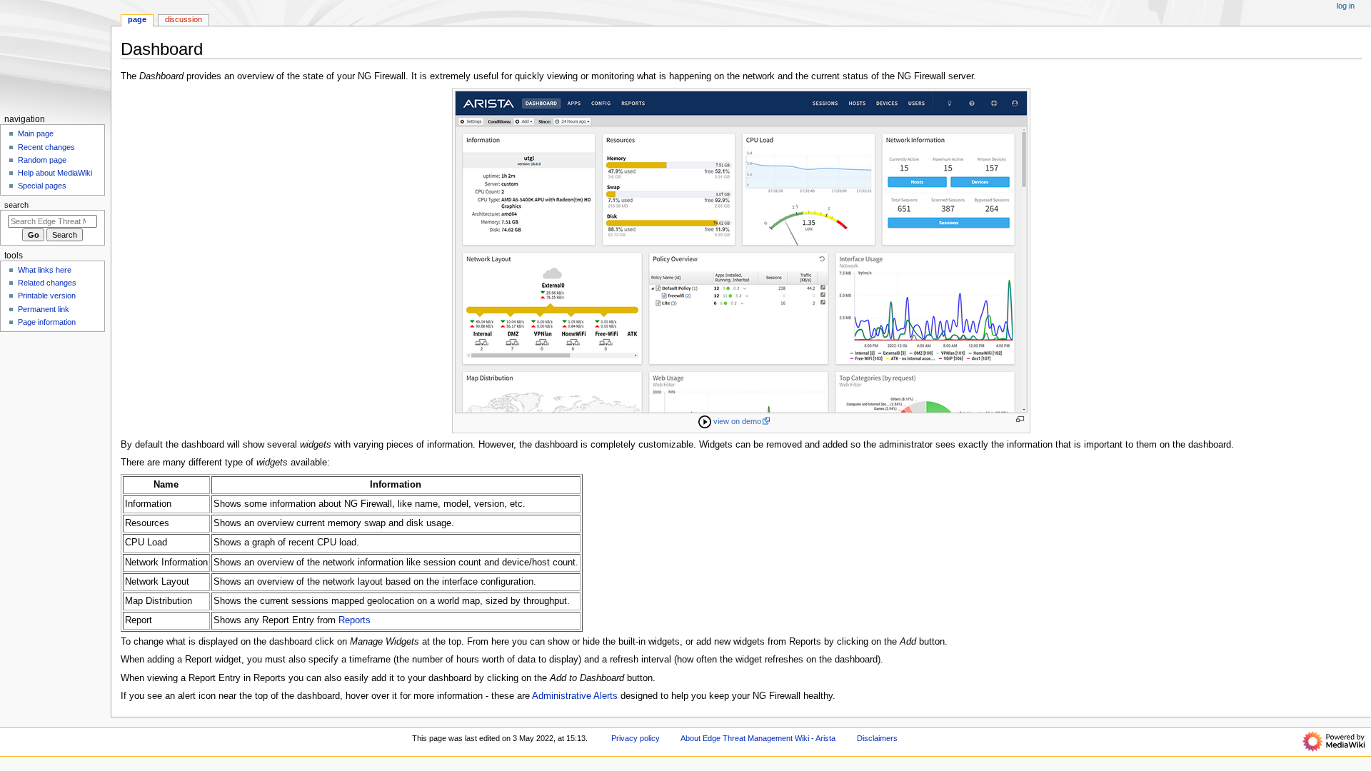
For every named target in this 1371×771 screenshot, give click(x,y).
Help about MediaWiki (55, 172)
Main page (36, 133)
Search (16, 205)
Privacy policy (635, 738)
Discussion (183, 19)
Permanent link (43, 309)
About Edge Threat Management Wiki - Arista (758, 738)
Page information (47, 322)
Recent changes (46, 147)
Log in (1346, 5)
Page (137, 19)
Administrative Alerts (575, 696)
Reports (354, 620)
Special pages (42, 185)
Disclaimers (877, 738)
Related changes (47, 282)
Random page (42, 160)
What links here (44, 270)
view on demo (737, 421)
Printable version (47, 295)
